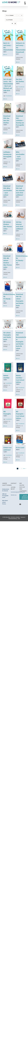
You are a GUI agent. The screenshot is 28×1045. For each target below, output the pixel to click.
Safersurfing (7, 517)
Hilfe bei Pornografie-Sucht (5, 495)
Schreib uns (14, 495)
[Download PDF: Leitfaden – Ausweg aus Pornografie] (20, 107)
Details (5, 54)
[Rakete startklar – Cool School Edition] (20, 367)
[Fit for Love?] (20, 439)
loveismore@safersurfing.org (18, 492)
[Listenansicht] (15, 23)
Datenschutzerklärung (13, 518)
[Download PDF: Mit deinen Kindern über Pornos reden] (7, 247)
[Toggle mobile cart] (25, 4)
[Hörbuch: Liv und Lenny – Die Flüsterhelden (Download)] (20, 35)
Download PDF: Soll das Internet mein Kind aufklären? (20, 190)
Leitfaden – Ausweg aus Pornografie (7, 154)
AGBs (19, 518)
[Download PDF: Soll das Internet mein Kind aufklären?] (20, 177)
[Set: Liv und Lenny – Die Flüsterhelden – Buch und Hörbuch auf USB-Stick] (7, 71)
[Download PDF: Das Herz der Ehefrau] (7, 107)
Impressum (23, 517)
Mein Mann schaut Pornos (5, 502)
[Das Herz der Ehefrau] (20, 71)
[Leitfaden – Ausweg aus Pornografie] (7, 144)
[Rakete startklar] (7, 367)
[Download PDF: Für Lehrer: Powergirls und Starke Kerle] (20, 286)
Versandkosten (9, 95)
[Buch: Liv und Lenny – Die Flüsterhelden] (7, 35)
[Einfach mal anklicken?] (7, 439)
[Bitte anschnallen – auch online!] (20, 144)
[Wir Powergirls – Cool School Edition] (20, 403)
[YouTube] (20, 504)
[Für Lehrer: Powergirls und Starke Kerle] (7, 324)
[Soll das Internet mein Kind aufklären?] (20, 214)
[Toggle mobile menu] (25, 2)
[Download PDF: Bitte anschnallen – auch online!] (7, 177)
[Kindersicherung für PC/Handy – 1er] (20, 247)
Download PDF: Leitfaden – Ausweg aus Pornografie (20, 120)
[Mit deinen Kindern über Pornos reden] (7, 214)
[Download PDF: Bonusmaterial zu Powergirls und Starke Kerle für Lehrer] (20, 324)
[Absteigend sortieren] (21, 15)
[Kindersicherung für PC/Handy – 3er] (7, 286)
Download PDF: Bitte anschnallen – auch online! (7, 190)
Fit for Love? (20, 448)
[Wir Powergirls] (7, 403)
